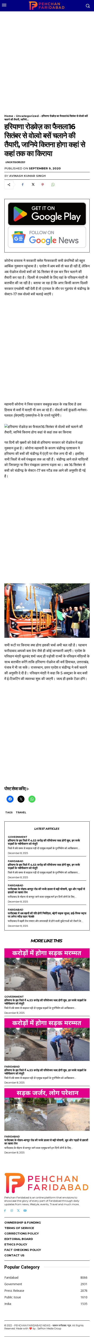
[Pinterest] (42, 184)
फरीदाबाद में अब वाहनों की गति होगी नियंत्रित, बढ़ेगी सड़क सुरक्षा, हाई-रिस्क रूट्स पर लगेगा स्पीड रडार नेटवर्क (47, 914)
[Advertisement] (47, 60)
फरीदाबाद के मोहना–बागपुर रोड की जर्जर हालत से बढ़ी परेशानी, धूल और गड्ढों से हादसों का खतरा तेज (46, 890)
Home (8, 116)
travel (21, 812)
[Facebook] (22, 184)
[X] (32, 184)
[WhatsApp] (52, 184)
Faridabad (15, 861)
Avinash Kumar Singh (27, 175)
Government (17, 837)
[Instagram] (11, 1210)
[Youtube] (25, 1210)
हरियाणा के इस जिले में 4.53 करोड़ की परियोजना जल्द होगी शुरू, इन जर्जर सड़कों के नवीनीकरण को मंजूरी (44, 842)
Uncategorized (27, 116)
